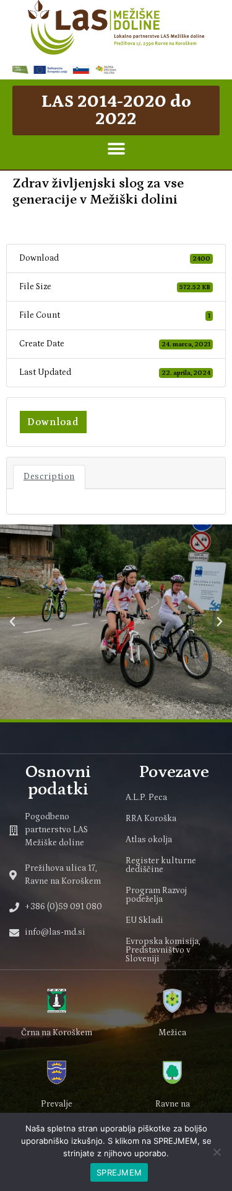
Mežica (172, 1033)
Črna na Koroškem (56, 1033)
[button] (116, 149)
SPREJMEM (119, 1172)
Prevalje (56, 1104)
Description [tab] (49, 477)
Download (53, 422)
